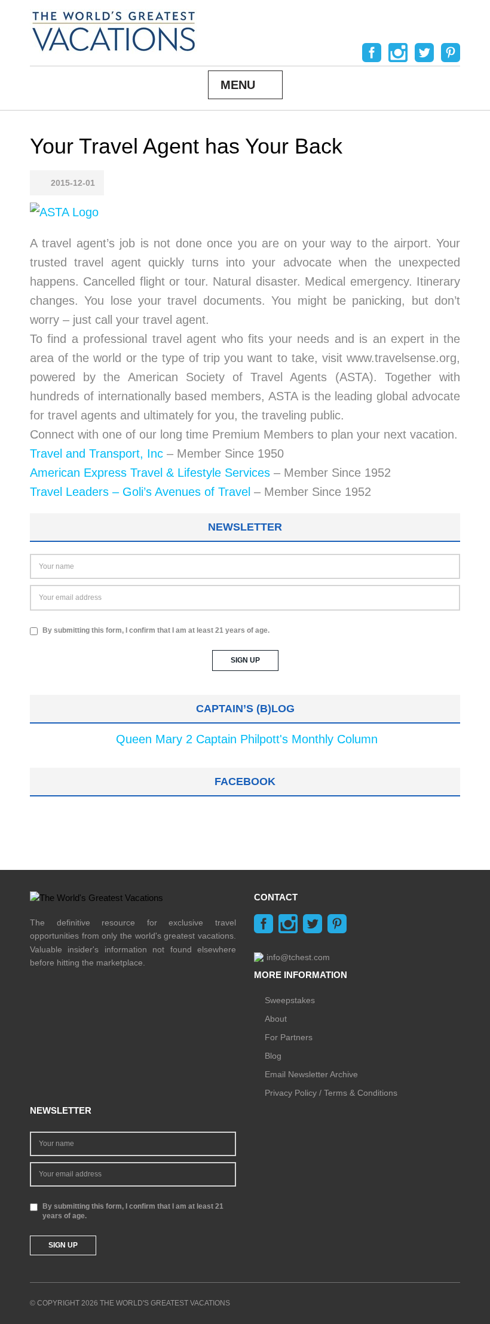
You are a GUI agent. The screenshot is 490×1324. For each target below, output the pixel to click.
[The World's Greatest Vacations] (113, 30)
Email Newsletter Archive (311, 1074)
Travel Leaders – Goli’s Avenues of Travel (140, 491)
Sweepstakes (290, 1000)
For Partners (289, 1037)
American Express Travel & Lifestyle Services (150, 472)
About (276, 1018)
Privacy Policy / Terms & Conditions (331, 1093)
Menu (237, 84)
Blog (273, 1056)
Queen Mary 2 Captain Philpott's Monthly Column (247, 739)
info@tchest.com (298, 957)
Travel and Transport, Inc (96, 453)
